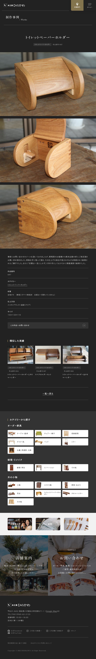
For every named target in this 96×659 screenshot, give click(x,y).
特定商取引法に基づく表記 (17, 643)
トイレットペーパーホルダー (17, 285)
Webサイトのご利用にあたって (41, 643)
